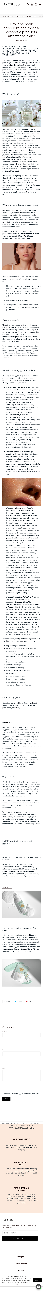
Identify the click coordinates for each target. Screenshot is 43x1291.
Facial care (20, 16)
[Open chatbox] (38, 1286)
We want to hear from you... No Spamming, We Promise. (19, 1227)
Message (5, 1068)
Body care (31, 16)
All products (8, 16)
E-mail (4, 1050)
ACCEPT (37, 1280)
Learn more (7, 887)
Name (4, 1031)
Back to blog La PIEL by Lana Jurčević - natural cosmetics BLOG (23, 1124)
